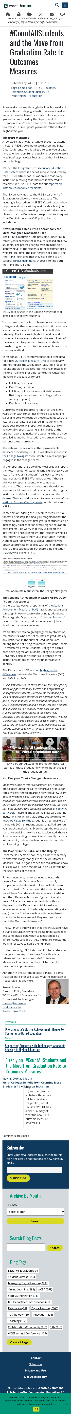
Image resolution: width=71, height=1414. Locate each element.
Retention (17, 92)
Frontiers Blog (41, 14)
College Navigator (18, 456)
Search (35, 1221)
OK (36, 1409)
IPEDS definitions (24, 260)
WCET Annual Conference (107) (27, 1333)
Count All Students (52, 617)
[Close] (67, 1403)
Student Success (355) (21, 1277)
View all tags (19, 1342)
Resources (30, 14)
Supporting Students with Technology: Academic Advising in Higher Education (35, 1047)
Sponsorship (62, 14)
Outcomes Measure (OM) (30, 361)
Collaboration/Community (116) (27, 1327)
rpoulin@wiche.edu (14, 1003)
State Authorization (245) (23, 1296)
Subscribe (51, 14)
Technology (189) (19, 1314)
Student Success (34, 92)
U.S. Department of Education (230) (29, 1302)
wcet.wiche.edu (11, 1007)
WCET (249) (45, 1289)
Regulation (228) (18, 1308)
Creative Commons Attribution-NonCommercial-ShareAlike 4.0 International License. (35, 1392)
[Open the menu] (65, 5)
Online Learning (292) (21, 1289)
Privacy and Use (35, 1370)
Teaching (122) (17, 1321)
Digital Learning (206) (44, 1308)
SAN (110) (56, 1327)
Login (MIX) (19, 14)
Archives (12, 1204)
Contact (36, 1358)
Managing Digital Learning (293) (28, 1283)
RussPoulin (20, 1011)
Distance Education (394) (23, 1270)
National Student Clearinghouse (22, 502)
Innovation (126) (43, 1314)
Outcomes (49, 88)
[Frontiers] (17, 5)
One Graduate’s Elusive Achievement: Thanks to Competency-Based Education (34, 1031)
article (19, 820)
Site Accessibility (35, 1377)
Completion (25, 88)
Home (8, 14)
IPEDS (37, 88)
